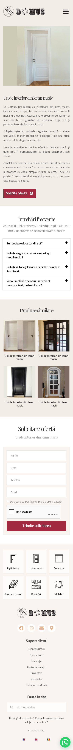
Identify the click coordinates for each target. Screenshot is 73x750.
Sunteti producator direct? (25, 243)
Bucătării (36, 594)
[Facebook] (21, 628)
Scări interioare (13, 594)
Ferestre (59, 568)
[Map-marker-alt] (52, 628)
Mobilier (59, 594)
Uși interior (13, 568)
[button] (66, 11)
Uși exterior (36, 568)
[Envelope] (42, 628)
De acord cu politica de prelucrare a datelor (36, 501)
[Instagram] (31, 628)
